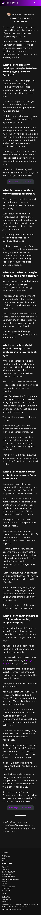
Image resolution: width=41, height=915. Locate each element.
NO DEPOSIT (6, 890)
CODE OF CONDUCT (8, 876)
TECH (3, 885)
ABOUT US (5, 866)
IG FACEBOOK (6, 899)
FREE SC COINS (7, 888)
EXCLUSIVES (6, 857)
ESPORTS (5, 883)
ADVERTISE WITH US (8, 871)
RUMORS (5, 858)
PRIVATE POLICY (7, 873)
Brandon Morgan (16, 14)
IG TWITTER (5, 896)
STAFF (4, 868)
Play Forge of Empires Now (20, 182)
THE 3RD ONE (18, 906)
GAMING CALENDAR (8, 887)
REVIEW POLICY (7, 874)
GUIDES (4, 860)
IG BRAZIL (5, 882)
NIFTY (6, 906)
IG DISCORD (6, 901)
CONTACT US (6, 869)
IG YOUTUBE (6, 898)
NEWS (4, 855)
